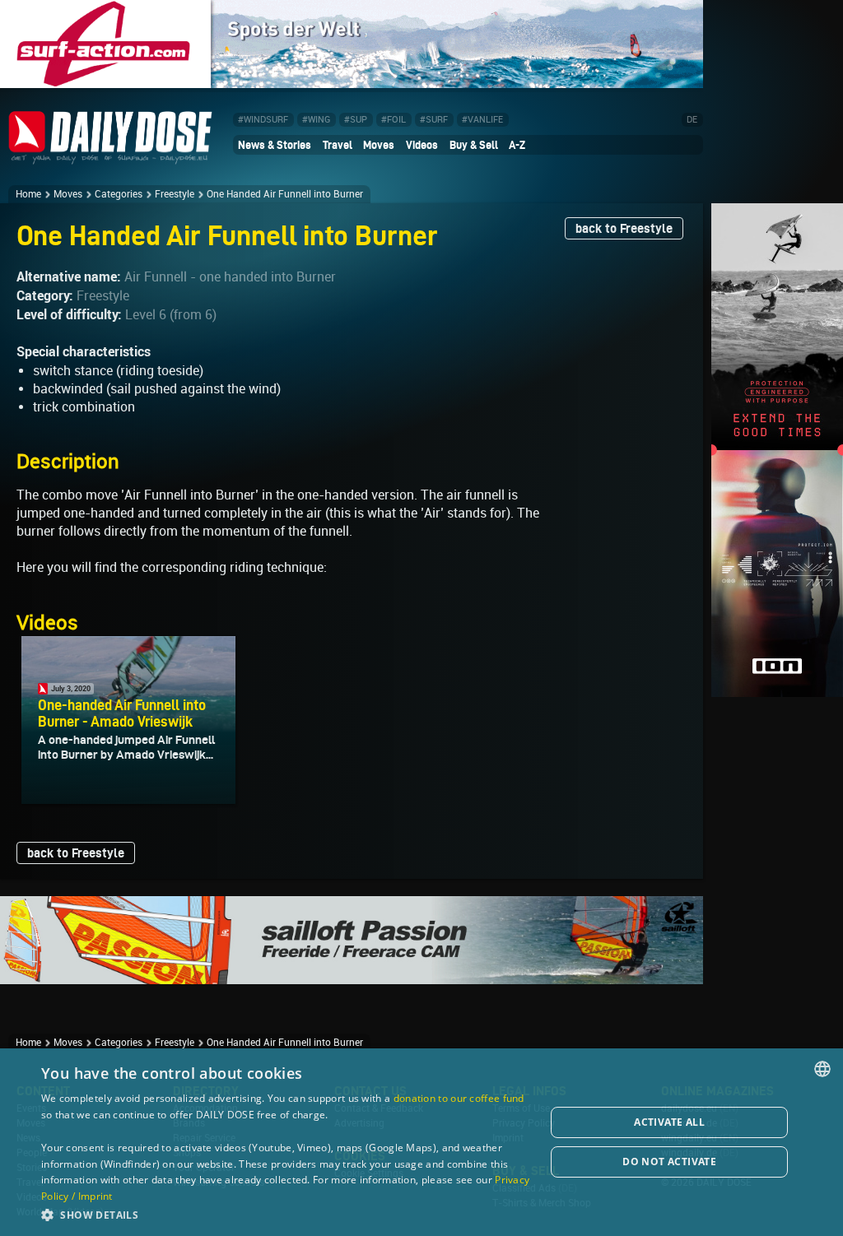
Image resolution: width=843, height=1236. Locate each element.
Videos (422, 144)
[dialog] (421, 1142)
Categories (118, 194)
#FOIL (393, 119)
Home (28, 194)
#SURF (434, 119)
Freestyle (174, 194)
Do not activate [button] (669, 1162)
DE (692, 119)
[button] (285, 1214)
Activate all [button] (669, 1122)
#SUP (355, 119)
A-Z (517, 144)
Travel (337, 144)
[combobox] (822, 1069)
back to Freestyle (624, 228)
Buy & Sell (473, 144)
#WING (316, 119)
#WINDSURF (263, 119)
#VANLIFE (482, 119)
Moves (378, 144)
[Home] (110, 158)
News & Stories (274, 144)
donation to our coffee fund (459, 1098)
